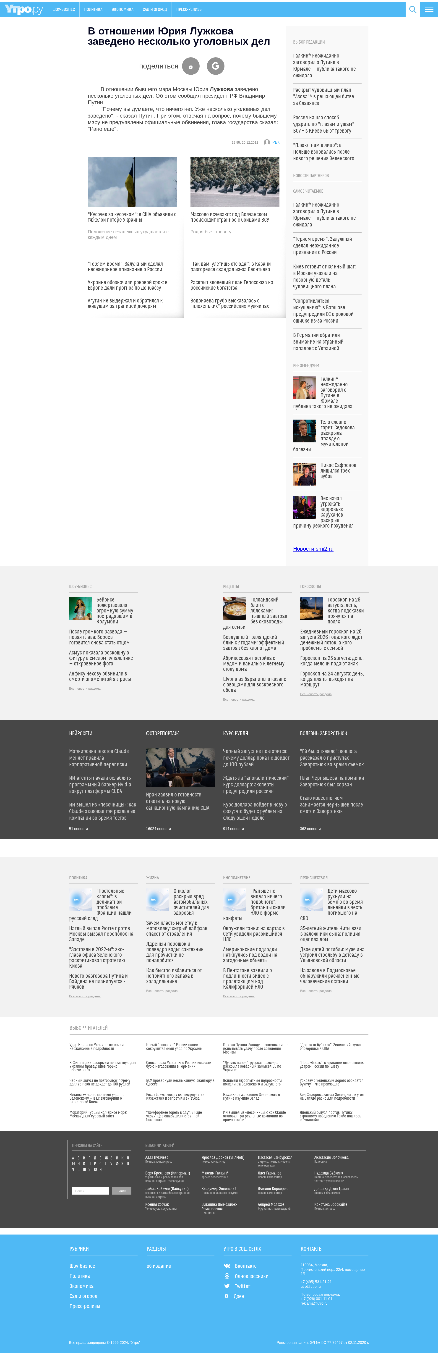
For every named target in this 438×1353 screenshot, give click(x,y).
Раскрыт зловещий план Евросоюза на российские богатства (231, 285)
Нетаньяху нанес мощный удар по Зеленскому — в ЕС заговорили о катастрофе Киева (97, 1098)
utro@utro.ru (311, 1286)
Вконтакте (246, 1266)
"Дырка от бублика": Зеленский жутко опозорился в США (330, 1047)
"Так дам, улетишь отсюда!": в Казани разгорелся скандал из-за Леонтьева (230, 267)
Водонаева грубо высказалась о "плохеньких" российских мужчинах (229, 304)
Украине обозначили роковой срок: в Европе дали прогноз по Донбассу (127, 285)
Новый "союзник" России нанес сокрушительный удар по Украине (174, 1047)
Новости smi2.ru (313, 549)
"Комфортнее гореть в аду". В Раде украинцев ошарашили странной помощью (174, 1116)
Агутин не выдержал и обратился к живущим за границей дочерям (125, 304)
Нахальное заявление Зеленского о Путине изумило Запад (251, 1096)
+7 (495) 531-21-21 (316, 1282)
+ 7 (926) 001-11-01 (316, 1299)
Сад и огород (155, 9)
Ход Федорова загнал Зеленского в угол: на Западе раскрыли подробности (332, 1096)
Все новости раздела (85, 688)
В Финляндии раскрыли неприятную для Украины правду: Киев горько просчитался (103, 1066)
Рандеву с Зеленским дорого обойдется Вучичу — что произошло (331, 1082)
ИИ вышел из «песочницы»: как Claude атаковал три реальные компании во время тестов (254, 1116)
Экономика (122, 9)
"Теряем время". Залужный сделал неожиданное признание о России (125, 267)
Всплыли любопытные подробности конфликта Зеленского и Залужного (252, 1082)
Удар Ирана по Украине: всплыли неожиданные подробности (97, 1047)
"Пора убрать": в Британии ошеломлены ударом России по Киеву (332, 1064)
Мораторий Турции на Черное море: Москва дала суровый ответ (98, 1114)
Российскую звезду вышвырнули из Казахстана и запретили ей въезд (175, 1096)
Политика (93, 9)
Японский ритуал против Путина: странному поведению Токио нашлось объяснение (330, 1116)
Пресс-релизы (189, 9)
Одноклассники (252, 1276)
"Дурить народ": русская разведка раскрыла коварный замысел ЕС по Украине (252, 1066)
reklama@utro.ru (314, 1303)
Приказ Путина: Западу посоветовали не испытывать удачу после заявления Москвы (255, 1048)
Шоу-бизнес (63, 9)
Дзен (239, 1296)
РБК (275, 142)
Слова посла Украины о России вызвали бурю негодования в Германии (178, 1064)
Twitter (242, 1286)
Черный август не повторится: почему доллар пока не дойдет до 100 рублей (100, 1082)
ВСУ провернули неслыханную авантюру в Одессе (180, 1082)
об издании (159, 1266)
